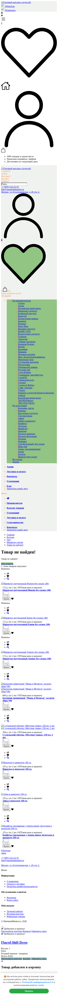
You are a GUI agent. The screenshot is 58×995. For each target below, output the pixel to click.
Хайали (21, 395)
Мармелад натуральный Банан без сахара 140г (26, 624)
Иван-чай (22, 446)
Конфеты (22, 423)
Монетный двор (26, 359)
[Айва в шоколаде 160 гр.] (8, 789)
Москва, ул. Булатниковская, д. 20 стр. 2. (20, 192)
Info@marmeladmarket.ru (12, 189)
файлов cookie (37, 985)
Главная (10, 534)
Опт (9, 540)
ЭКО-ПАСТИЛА (26, 403)
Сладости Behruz (26, 385)
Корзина (27, 931)
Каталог (10, 537)
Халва (21, 451)
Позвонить (10, 10)
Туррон (21, 390)
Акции (15, 462)
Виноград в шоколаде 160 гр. (17, 769)
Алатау (21, 303)
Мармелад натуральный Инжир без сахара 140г (27, 590)
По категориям (19, 405)
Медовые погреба (26, 354)
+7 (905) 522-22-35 (10, 187)
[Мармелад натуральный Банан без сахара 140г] (8, 613)
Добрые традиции (26, 341)
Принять (29, 991)
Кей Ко (21, 347)
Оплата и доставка (16, 884)
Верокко (22, 324)
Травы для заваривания (29, 449)
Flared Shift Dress (14, 942)
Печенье (22, 439)
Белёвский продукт (27, 313)
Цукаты (21, 454)
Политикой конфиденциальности (37, 982)
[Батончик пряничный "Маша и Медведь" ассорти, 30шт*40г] (8, 679)
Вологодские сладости (29, 334)
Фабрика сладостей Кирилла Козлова (36, 393)
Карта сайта (12, 900)
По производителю (21, 300)
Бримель (22, 321)
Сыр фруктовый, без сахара (31, 444)
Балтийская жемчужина (29, 308)
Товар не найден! (15, 545)
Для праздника (25, 416)
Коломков (22, 349)
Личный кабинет (15, 911)
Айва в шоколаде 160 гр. (15, 801)
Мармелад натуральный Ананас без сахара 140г (27, 658)
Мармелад (23, 428)
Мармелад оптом (15, 542)
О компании (13, 881)
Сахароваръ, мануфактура (30, 375)
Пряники (22, 441)
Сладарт (22, 382)
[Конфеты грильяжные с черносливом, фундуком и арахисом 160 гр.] (8, 821)
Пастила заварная (26, 434)
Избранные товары (16, 916)
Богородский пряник (28, 318)
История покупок (15, 914)
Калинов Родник (26, 344)
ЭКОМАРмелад (25, 400)
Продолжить (7, 563)
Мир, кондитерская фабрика (31, 357)
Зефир (21, 418)
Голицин (22, 336)
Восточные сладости (28, 413)
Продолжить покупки (11, 931)
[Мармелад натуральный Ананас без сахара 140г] (8, 647)
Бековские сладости (27, 311)
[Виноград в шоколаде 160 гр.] (8, 757)
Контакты (11, 897)
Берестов (22, 316)
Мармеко (22, 352)
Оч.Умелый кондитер (28, 362)
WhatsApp (10, 6)
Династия (22, 339)
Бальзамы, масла (26, 408)
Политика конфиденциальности (22, 886)
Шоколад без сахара (27, 457)
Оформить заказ (39, 931)
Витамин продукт (26, 329)
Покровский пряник (28, 367)
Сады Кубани (24, 372)
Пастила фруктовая (27, 436)
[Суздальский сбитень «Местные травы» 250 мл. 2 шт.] (8, 721)
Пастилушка (24, 364)
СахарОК (22, 377)
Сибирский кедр (26, 380)
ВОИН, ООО (24, 331)
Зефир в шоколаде (26, 421)
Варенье (22, 411)
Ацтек (21, 306)
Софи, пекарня (25, 387)
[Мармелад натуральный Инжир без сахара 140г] (8, 579)
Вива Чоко (23, 326)
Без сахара (17, 459)
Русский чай (24, 370)
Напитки (22, 431)
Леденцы (22, 426)
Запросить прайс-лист (17, 488)
